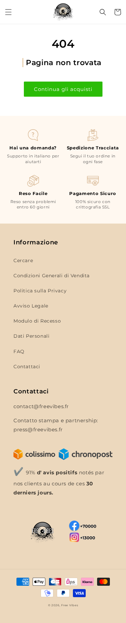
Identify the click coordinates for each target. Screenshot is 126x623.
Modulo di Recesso (37, 321)
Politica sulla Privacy (40, 291)
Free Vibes (69, 605)
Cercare (23, 260)
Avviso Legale (30, 306)
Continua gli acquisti (63, 89)
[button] (8, 12)
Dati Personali (31, 336)
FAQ (19, 351)
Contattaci (26, 367)
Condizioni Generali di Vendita (51, 276)
